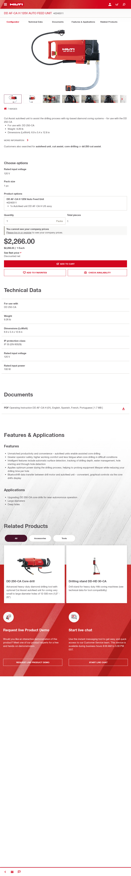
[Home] (16, 4)
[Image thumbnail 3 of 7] (51, 99)
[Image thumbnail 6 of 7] (109, 99)
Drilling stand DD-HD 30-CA (87, 581)
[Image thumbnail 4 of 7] (71, 99)
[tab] (13, 22)
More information (14, 140)
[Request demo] (12, 871)
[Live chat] (19, 871)
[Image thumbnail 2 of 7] (32, 99)
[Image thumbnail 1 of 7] (13, 99)
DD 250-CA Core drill (20, 581)
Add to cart (67, 264)
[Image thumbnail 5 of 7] (90, 99)
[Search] (123, 4)
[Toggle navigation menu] (5, 4)
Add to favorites (37, 272)
